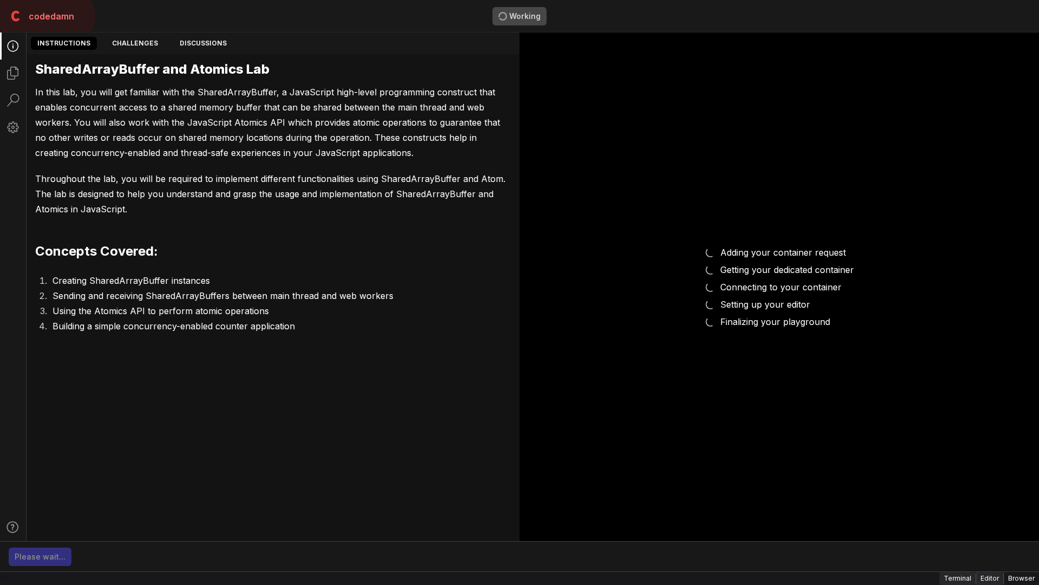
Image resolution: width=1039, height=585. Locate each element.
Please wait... (40, 556)
